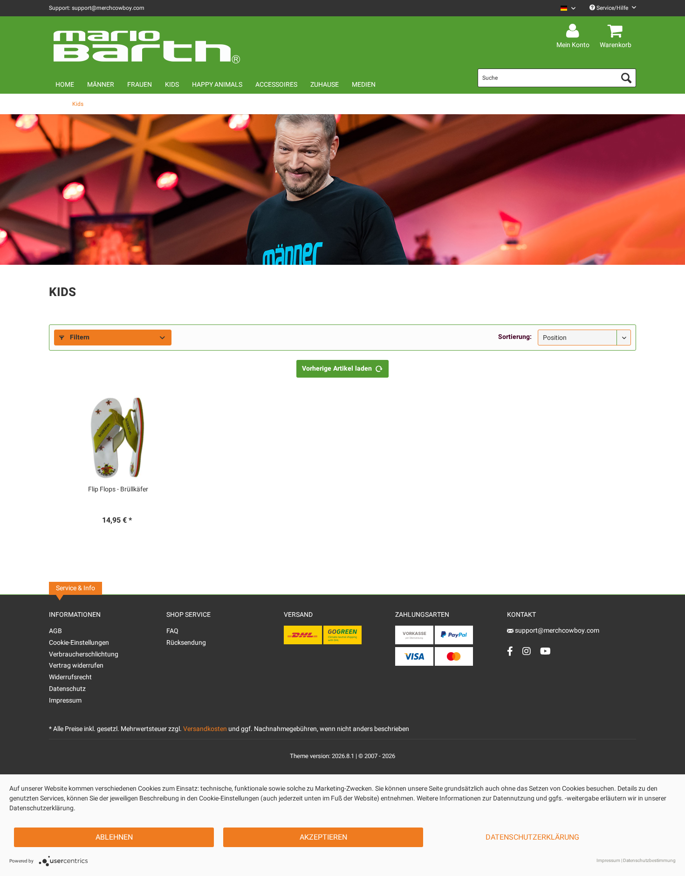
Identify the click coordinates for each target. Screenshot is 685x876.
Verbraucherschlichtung (83, 654)
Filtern (78, 337)
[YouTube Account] (545, 651)
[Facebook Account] (510, 651)
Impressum (65, 700)
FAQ (172, 631)
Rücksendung (186, 643)
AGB (55, 631)
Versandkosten (205, 729)
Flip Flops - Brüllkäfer (118, 489)
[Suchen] (626, 78)
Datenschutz (67, 689)
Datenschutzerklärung (532, 837)
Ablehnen (114, 837)
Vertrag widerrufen (76, 665)
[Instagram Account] (526, 651)
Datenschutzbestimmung (649, 860)
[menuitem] (564, 8)
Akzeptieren (323, 837)
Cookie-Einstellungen (79, 643)
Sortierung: (515, 337)
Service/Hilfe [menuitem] (612, 8)
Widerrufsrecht (70, 677)
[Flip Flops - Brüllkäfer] (118, 437)
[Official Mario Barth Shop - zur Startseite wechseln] (147, 43)
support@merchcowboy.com (556, 630)
